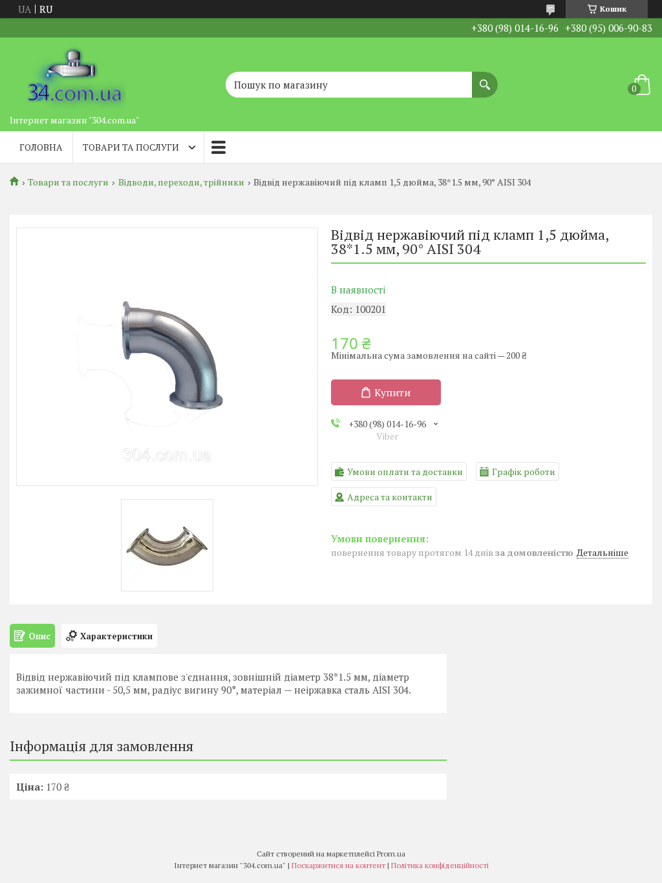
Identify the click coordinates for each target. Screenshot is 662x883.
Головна (41, 147)
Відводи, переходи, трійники (181, 182)
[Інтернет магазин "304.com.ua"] (74, 73)
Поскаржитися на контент (338, 865)
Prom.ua (391, 853)
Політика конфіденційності (440, 865)
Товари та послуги (131, 147)
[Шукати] (485, 78)
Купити (392, 392)
